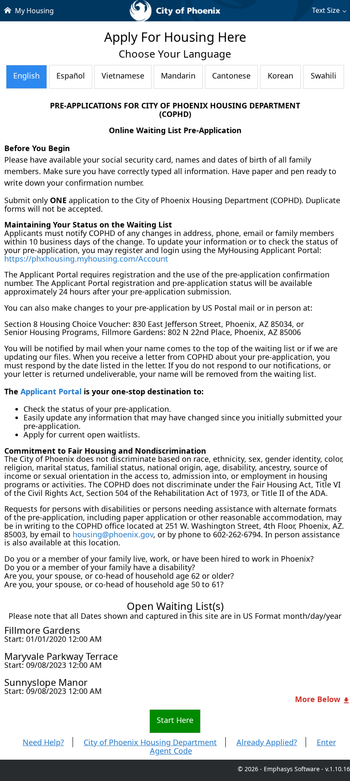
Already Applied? (266, 742)
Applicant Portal (51, 391)
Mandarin (178, 75)
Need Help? (43, 742)
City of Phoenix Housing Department (150, 742)
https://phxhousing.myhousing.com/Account (86, 259)
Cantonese (231, 75)
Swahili (323, 75)
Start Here (175, 720)
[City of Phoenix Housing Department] (175, 10)
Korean (280, 75)
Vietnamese (123, 75)
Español (70, 75)
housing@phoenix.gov (113, 534)
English (26, 75)
